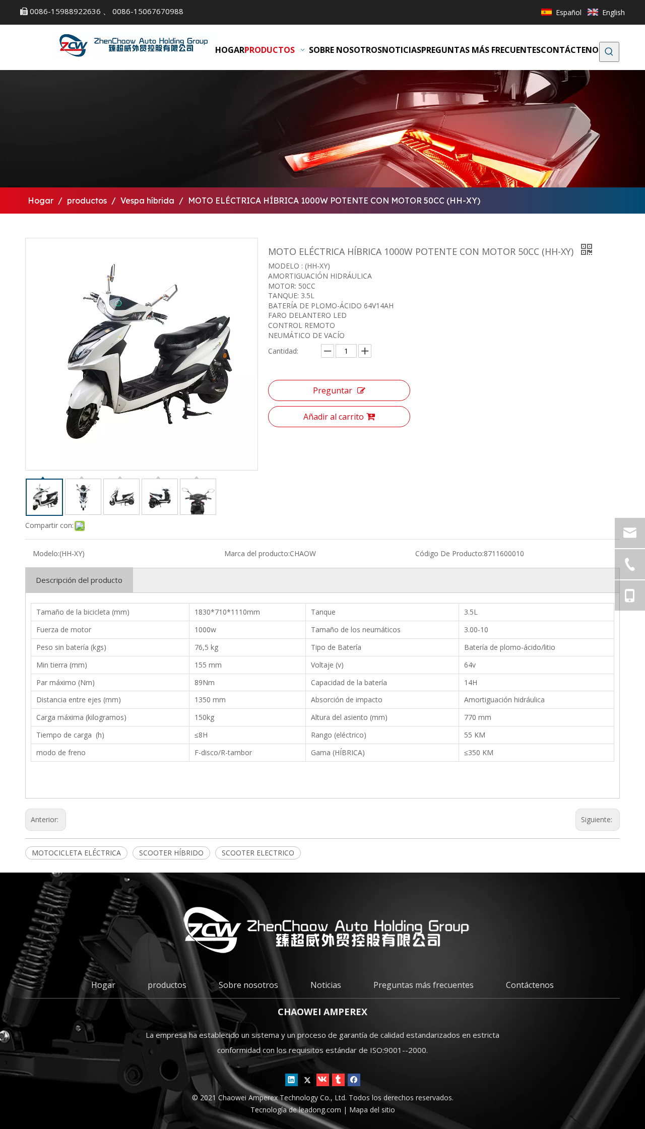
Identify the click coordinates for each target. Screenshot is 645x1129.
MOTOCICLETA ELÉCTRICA (76, 852)
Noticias (325, 984)
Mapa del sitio (372, 1109)
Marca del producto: (257, 553)
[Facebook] (354, 1079)
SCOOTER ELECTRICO (258, 852)
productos (167, 984)
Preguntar (332, 390)
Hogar (103, 984)
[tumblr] (338, 1079)
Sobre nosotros (248, 984)
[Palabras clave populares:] (609, 52)
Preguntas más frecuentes (423, 984)
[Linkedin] (291, 1079)
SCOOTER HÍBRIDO (171, 852)
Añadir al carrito (333, 416)
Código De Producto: (449, 553)
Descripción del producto (79, 580)
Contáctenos (530, 984)
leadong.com (321, 1109)
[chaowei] (322, 930)
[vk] (322, 1079)
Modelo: (46, 553)
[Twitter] (307, 1079)
